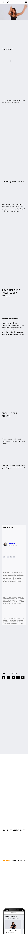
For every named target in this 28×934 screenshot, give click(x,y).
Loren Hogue (11, 543)
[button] (26, 2)
